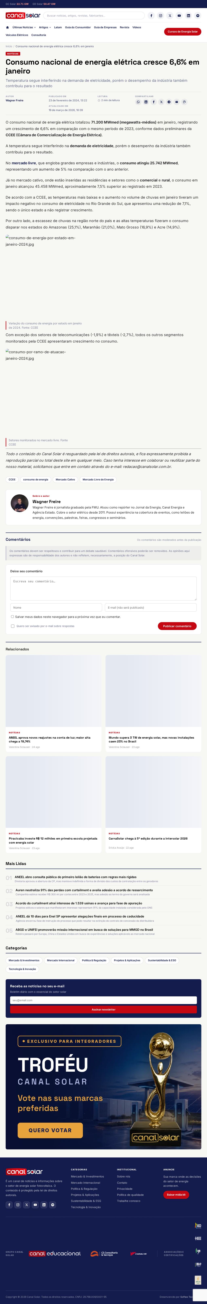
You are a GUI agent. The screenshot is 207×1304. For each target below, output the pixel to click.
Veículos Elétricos (17, 35)
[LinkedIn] (188, 15)
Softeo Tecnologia (190, 1296)
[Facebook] (151, 15)
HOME (7, 28)
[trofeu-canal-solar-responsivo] (103, 1086)
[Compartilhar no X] (161, 102)
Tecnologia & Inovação (22, 969)
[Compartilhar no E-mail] (176, 102)
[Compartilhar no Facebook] (153, 102)
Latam (58, 27)
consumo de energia (35, 479)
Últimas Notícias (23, 27)
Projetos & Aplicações (127, 960)
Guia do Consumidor (78, 27)
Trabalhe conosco (128, 1200)
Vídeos (136, 27)
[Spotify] (197, 15)
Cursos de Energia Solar (183, 31)
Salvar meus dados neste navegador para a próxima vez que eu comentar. (68, 617)
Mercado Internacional (60, 960)
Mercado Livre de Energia (98, 479)
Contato (122, 1182)
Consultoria (38, 35)
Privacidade (124, 1188)
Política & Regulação (94, 960)
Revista (124, 27)
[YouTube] (179, 15)
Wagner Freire (14, 100)
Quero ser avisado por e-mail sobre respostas (45, 626)
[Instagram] (160, 15)
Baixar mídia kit (176, 1194)
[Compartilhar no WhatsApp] (138, 102)
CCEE (12, 479)
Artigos (43, 27)
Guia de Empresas (105, 27)
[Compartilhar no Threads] (184, 102)
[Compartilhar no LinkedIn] (146, 102)
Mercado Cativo (65, 479)
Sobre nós (123, 1176)
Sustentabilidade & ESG (162, 960)
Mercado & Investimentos (24, 960)
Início (9, 46)
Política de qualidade (130, 1194)
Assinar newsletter (103, 1009)
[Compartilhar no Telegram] (169, 102)
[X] (169, 15)
